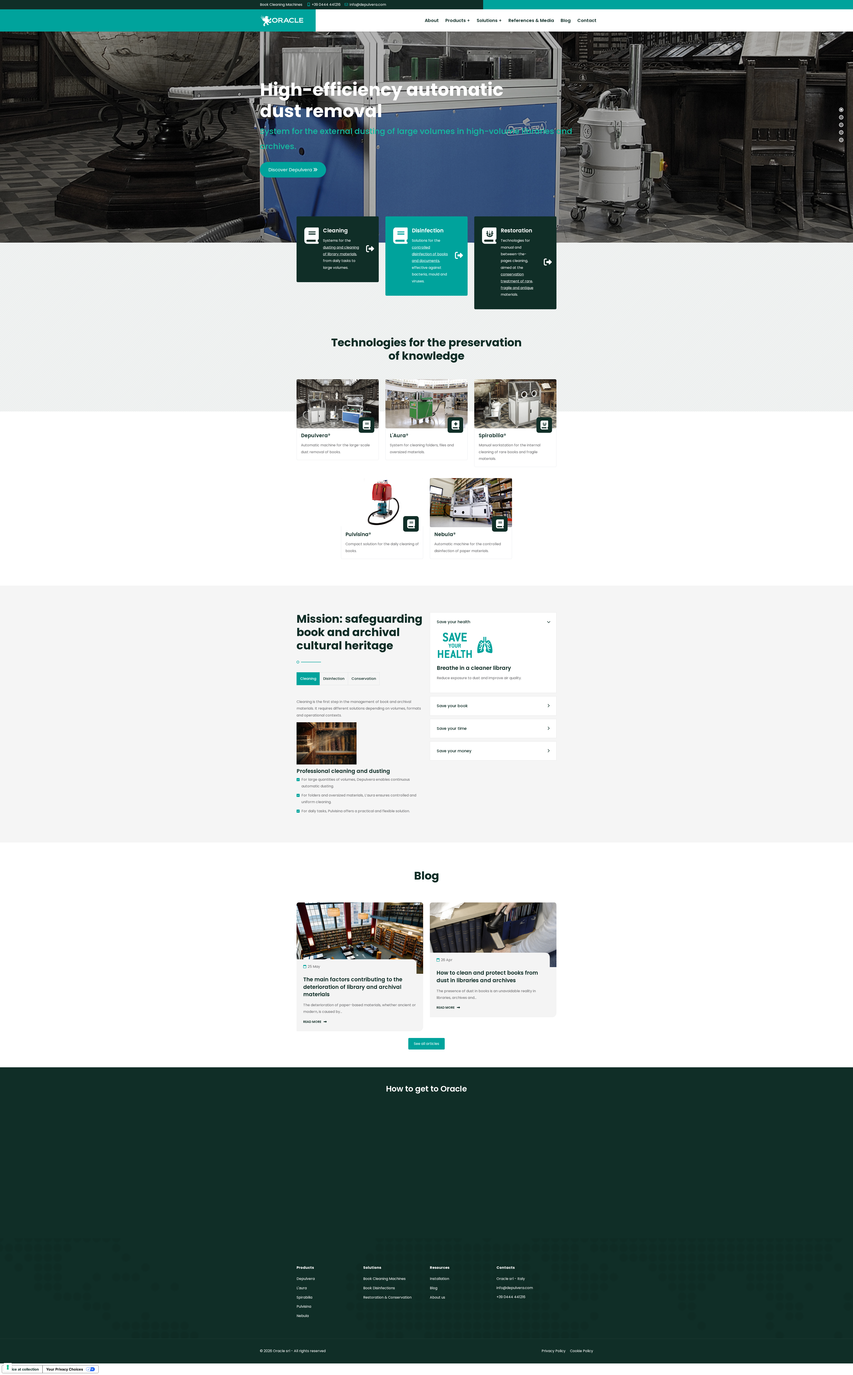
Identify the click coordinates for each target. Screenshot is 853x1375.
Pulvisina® (358, 534)
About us (437, 1297)
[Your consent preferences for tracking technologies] (8, 1367)
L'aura (302, 1288)
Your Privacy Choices (64, 1369)
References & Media (531, 20)
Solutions (487, 20)
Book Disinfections (379, 1288)
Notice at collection (22, 1369)
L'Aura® (399, 435)
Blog (566, 20)
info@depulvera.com (368, 4)
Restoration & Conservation (387, 1297)
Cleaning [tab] (308, 678)
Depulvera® (315, 435)
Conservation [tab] (363, 678)
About (432, 20)
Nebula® (445, 534)
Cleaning (335, 230)
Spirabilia (304, 1297)
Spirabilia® (492, 435)
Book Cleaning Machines (384, 1278)
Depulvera (306, 1278)
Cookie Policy (581, 1350)
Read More (312, 1022)
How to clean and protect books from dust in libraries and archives (487, 976)
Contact (586, 20)
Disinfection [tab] (334, 678)
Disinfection (428, 230)
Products (455, 20)
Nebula (303, 1315)
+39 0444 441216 (326, 4)
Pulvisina (304, 1306)
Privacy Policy (554, 1350)
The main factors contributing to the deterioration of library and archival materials (352, 987)
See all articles (426, 1043)
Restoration (516, 230)
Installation (439, 1278)
